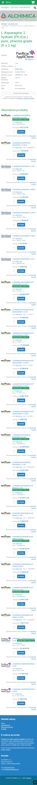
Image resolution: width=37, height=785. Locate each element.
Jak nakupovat (5, 725)
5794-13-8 (18, 69)
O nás (2, 723)
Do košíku (21, 132)
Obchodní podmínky (7, 727)
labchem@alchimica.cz (12, 769)
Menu (8, 2)
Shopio (29, 778)
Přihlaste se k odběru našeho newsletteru (13, 739)
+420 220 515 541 (9, 767)
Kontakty (3, 729)
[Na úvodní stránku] (18, 16)
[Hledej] (35, 8)
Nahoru (35, 782)
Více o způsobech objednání (27, 98)
